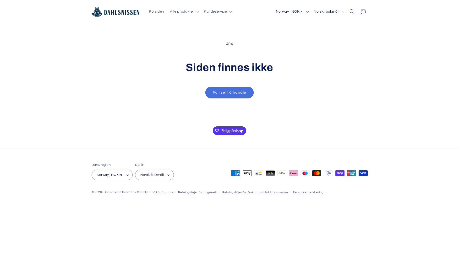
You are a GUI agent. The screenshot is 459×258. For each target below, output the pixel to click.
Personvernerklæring (308, 192)
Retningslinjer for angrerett (198, 192)
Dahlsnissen (112, 192)
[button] (184, 11)
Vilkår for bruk (163, 192)
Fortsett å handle (229, 92)
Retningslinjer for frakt (238, 192)
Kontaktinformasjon (274, 192)
